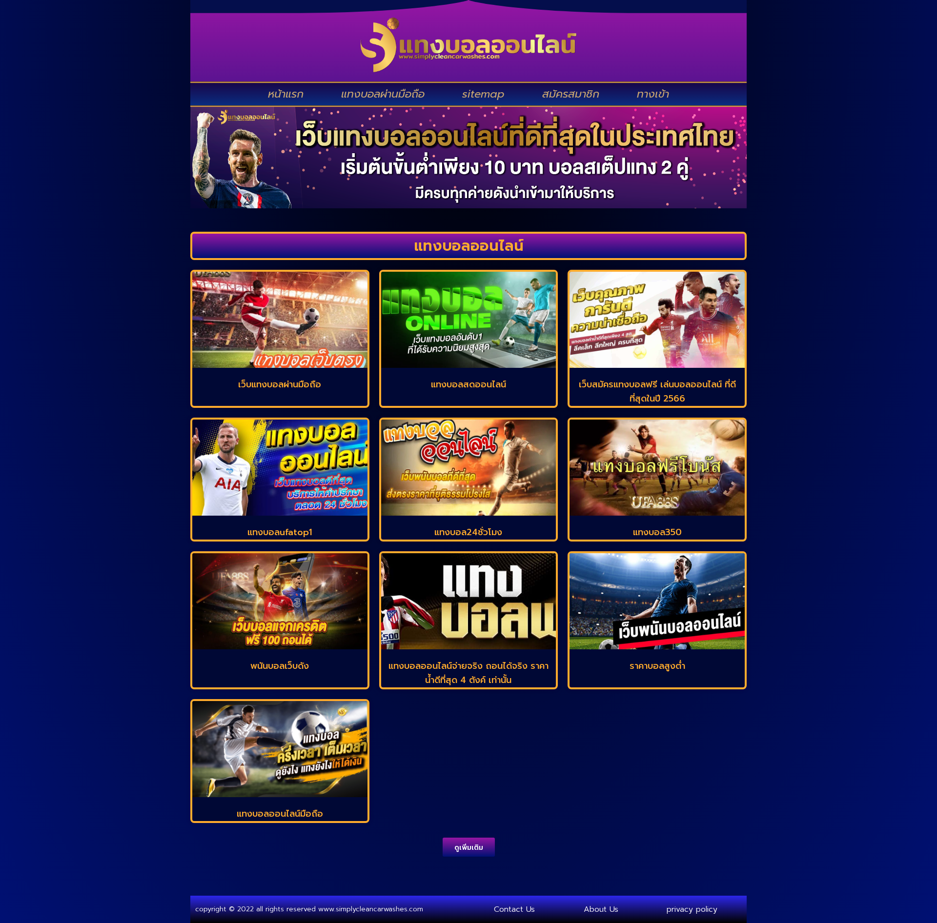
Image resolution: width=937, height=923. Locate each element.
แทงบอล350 (657, 532)
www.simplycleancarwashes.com (370, 909)
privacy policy (692, 909)
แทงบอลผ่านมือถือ (383, 94)
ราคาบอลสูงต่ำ (657, 666)
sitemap (483, 94)
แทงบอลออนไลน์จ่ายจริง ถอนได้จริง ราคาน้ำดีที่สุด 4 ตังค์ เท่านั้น (468, 673)
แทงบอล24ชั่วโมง (468, 532)
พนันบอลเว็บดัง (279, 666)
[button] (469, 847)
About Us (601, 909)
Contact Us (514, 909)
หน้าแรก (286, 94)
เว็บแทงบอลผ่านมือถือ (279, 384)
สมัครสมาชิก (570, 94)
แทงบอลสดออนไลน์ (468, 384)
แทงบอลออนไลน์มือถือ (280, 814)
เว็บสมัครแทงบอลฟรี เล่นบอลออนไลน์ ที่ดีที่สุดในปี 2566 (657, 391)
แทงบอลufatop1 (279, 532)
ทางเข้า (653, 94)
